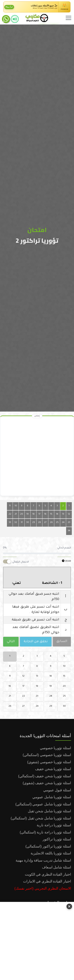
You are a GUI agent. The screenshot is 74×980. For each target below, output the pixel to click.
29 (33, 522)
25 (57, 522)
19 (27, 514)
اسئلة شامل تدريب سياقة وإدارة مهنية (43, 860)
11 (10, 506)
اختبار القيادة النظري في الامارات (47, 881)
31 (22, 522)
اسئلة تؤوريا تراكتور (57, 839)
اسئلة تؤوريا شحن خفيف (53, 769)
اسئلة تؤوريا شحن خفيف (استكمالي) (44, 776)
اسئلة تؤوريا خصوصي (55, 748)
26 (51, 522)
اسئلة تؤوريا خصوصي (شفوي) (49, 762)
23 (69, 522)
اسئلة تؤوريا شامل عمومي (51, 797)
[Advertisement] (37, 940)
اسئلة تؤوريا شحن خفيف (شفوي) (47, 783)
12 (69, 514)
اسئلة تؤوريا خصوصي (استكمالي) (47, 755)
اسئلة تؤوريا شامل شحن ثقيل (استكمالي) (41, 818)
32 (15, 522)
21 (16, 514)
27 (45, 522)
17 (39, 514)
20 (21, 514)
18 (33, 514)
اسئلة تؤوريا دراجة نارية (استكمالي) (45, 832)
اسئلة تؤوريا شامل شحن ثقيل (49, 811)
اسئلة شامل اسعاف (56, 867)
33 (10, 522)
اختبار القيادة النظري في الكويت (48, 874)
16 (45, 514)
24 (63, 522)
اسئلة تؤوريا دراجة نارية (54, 825)
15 (51, 514)
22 (9, 514)
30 (27, 522)
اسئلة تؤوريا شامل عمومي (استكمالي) (43, 804)
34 (69, 531)
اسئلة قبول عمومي (57, 790)
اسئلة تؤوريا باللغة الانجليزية (51, 853)
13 (63, 514)
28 (39, 522)
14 (57, 514)
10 (16, 506)
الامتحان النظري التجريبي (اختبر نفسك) (42, 888)
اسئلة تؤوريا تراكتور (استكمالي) (48, 846)
